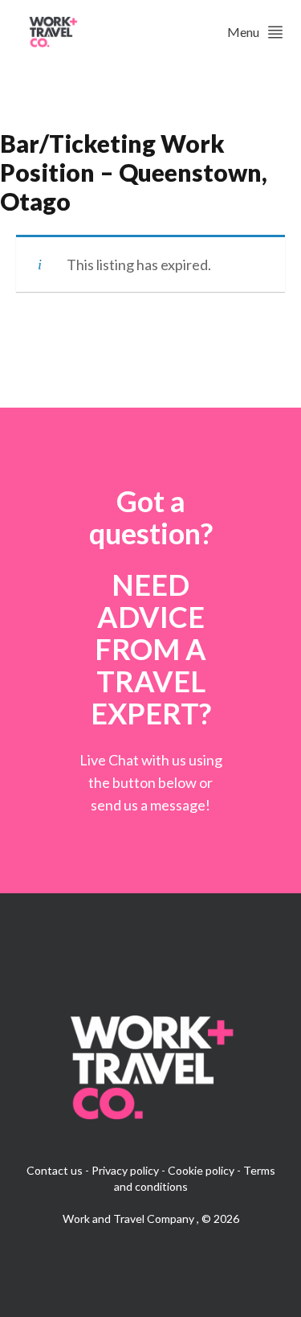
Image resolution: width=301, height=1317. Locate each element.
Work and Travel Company (130, 1218)
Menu (243, 31)
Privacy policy (125, 1170)
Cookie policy (201, 1170)
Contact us (54, 1170)
